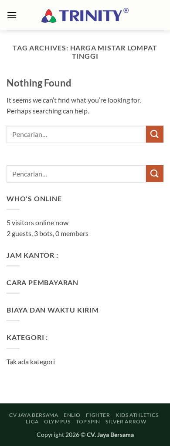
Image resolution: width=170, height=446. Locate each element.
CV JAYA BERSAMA (33, 415)
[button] (12, 15)
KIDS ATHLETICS (137, 415)
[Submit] (154, 134)
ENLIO (72, 415)
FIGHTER (98, 415)
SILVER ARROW (125, 421)
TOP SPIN (88, 421)
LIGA (32, 421)
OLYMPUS (57, 421)
